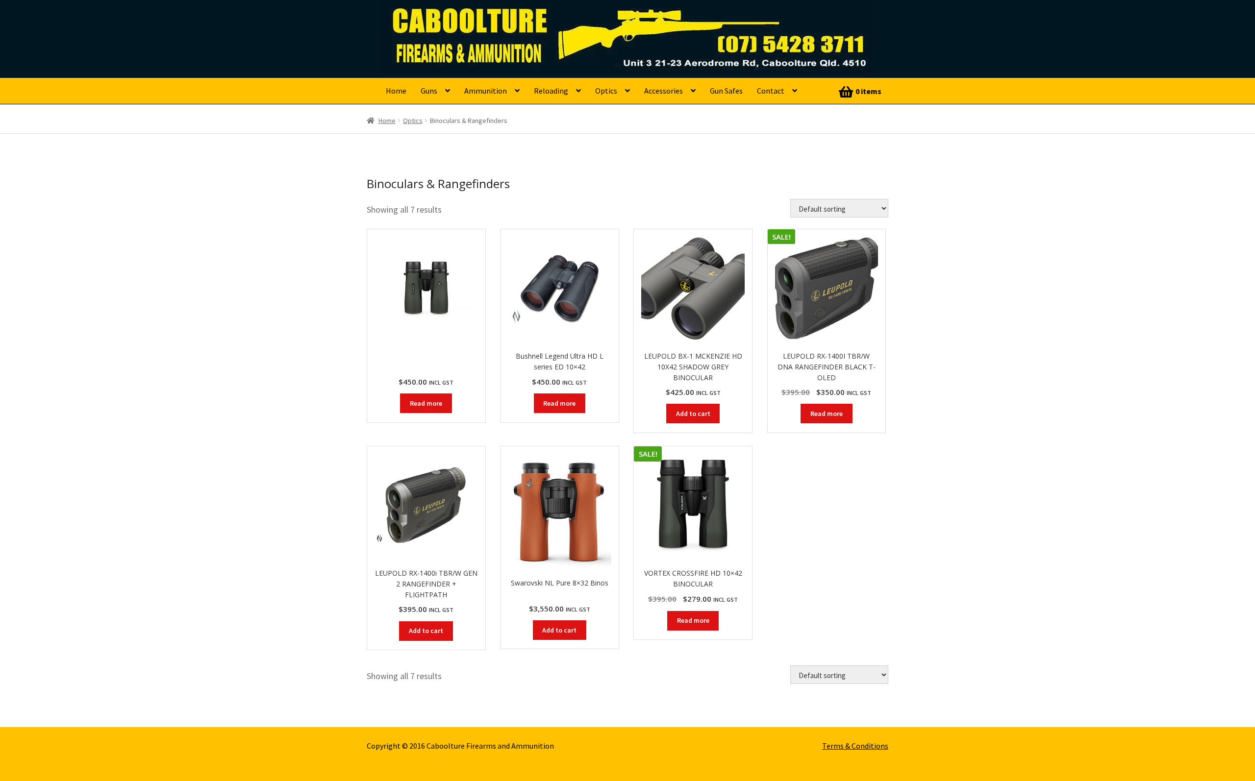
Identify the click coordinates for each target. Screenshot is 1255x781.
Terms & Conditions (855, 746)
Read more (426, 403)
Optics (606, 91)
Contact (770, 91)
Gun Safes (726, 91)
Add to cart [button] (693, 413)
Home (396, 91)
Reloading (551, 91)
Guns (429, 91)
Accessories (663, 91)
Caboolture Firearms (453, 22)
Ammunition (485, 91)
